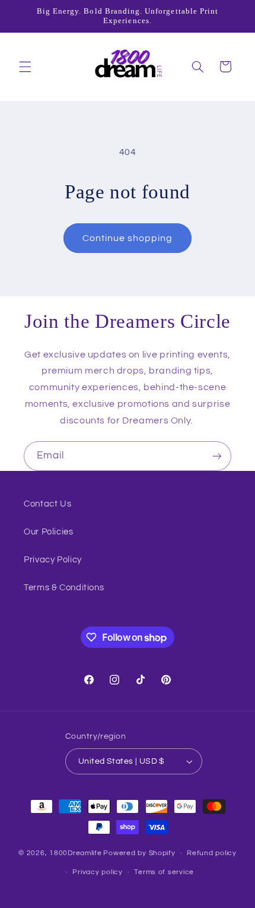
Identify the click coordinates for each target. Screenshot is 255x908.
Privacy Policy (53, 559)
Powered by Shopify (139, 853)
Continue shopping (127, 238)
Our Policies (49, 531)
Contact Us (47, 503)
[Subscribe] (217, 455)
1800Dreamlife (75, 853)
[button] (25, 66)
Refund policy (212, 853)
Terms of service (164, 872)
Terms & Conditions (64, 587)
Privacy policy (97, 872)
